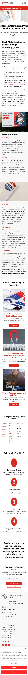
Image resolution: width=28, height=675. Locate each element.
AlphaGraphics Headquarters (16, 603)
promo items (15, 71)
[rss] (9, 644)
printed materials (8, 84)
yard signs (7, 71)
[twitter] (6, 644)
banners (6, 78)
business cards (20, 84)
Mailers (11, 428)
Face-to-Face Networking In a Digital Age (14, 394)
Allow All (14, 672)
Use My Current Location (14, 587)
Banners (4, 426)
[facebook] (3, 644)
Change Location (13, 601)
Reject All (14, 667)
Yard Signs (20, 423)
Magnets (4, 423)
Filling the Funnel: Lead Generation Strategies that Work (14, 355)
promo (13, 78)
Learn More (14, 325)
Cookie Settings (14, 663)
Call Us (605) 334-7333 (9, 610)
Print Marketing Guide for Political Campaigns (14, 315)
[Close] (26, 649)
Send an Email (7, 612)
